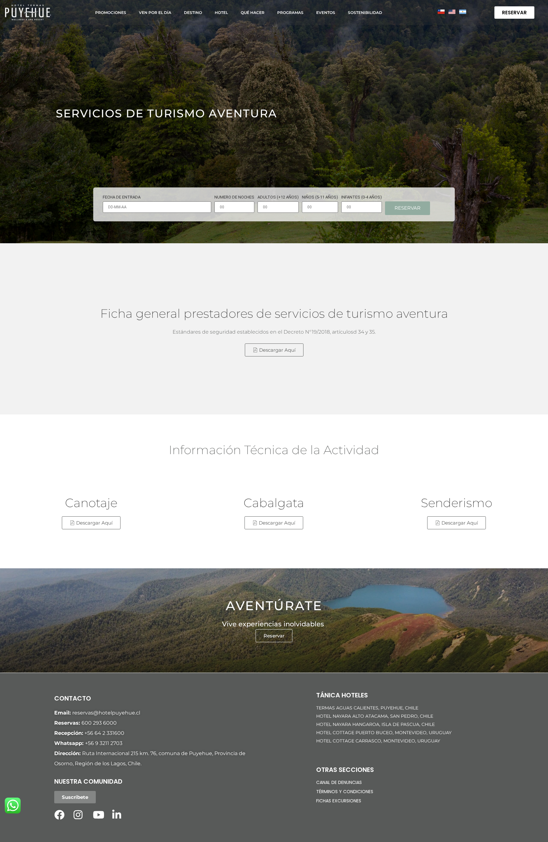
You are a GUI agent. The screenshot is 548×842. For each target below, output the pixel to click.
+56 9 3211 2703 (103, 743)
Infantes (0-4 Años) (361, 197)
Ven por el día (155, 12)
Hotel (221, 12)
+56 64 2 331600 (104, 733)
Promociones (110, 12)
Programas (290, 12)
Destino (193, 12)
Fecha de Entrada (121, 197)
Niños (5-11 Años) (320, 197)
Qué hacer (252, 12)
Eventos (325, 12)
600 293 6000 (99, 723)
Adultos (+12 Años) (278, 197)
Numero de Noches (234, 197)
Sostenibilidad (365, 12)
